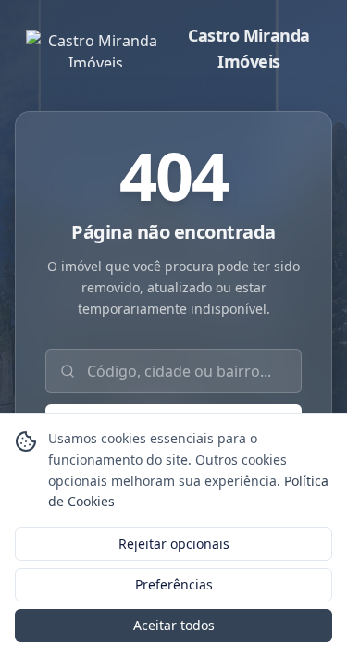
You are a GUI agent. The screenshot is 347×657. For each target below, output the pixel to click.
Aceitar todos (174, 625)
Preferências (174, 584)
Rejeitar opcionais (173, 543)
